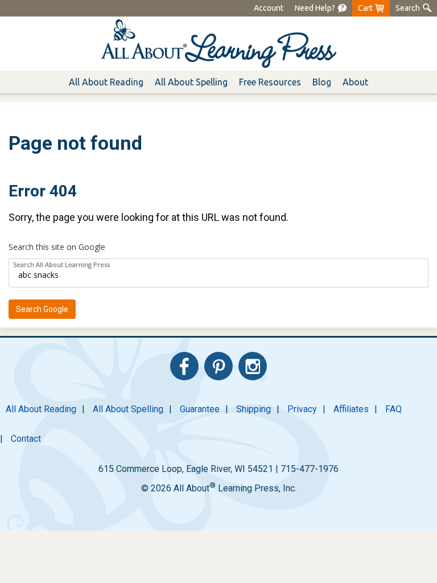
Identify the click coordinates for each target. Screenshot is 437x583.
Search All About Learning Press (61, 264)
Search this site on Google (57, 246)
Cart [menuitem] (365, 8)
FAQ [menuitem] (393, 409)
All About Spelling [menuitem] (128, 409)
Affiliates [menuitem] (351, 409)
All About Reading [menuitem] (41, 409)
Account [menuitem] (268, 8)
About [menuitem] (355, 82)
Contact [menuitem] (26, 438)
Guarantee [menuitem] (200, 409)
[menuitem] (320, 8)
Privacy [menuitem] (302, 409)
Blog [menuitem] (321, 82)
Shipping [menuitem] (253, 409)
